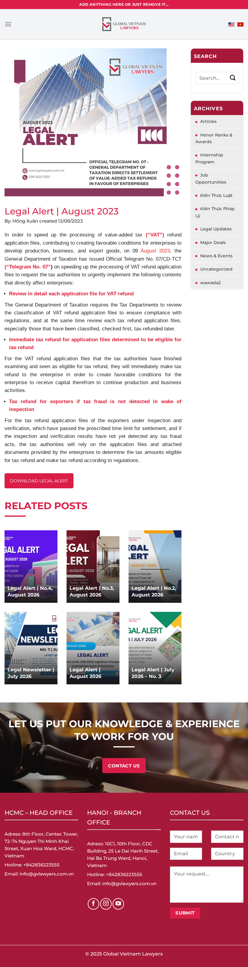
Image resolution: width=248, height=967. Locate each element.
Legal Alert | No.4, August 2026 (30, 591)
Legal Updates (216, 229)
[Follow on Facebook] (93, 904)
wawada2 (210, 282)
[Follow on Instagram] (106, 904)
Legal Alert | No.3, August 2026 (92, 591)
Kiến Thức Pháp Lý (215, 212)
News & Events (216, 256)
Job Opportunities (210, 178)
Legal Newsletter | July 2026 (31, 673)
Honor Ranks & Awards (214, 138)
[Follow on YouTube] (118, 904)
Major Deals (213, 242)
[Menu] (8, 24)
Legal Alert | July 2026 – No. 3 (153, 673)
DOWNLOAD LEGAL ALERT (39, 481)
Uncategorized (216, 269)
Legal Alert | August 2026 (85, 673)
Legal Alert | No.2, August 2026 (154, 591)
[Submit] (233, 78)
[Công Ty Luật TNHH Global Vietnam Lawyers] (124, 24)
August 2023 (155, 250)
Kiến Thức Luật (216, 195)
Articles (208, 121)
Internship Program (209, 158)
